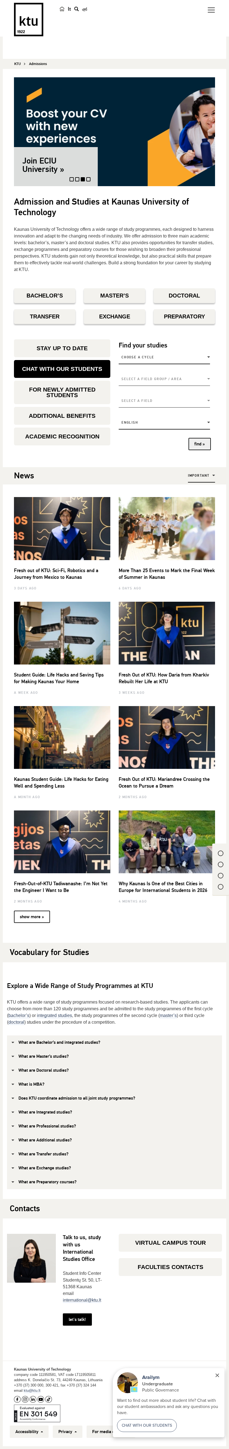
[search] (76, 9)
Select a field (137, 401)
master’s (168, 1015)
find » (199, 444)
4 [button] (88, 181)
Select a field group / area (151, 379)
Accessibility (27, 1431)
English (129, 423)
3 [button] (83, 181)
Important (198, 476)
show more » (32, 917)
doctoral (16, 1022)
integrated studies (54, 1015)
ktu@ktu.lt (32, 1390)
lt (69, 9)
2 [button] (77, 181)
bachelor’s (18, 1015)
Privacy (65, 1431)
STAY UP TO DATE (62, 348)
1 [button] (72, 181)
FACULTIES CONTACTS (170, 1267)
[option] (114, 131)
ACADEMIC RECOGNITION (62, 436)
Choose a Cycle (137, 357)
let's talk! (77, 1319)
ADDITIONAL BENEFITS (62, 415)
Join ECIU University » (43, 165)
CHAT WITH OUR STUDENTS (62, 369)
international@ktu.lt (82, 1300)
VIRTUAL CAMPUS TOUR (170, 1242)
